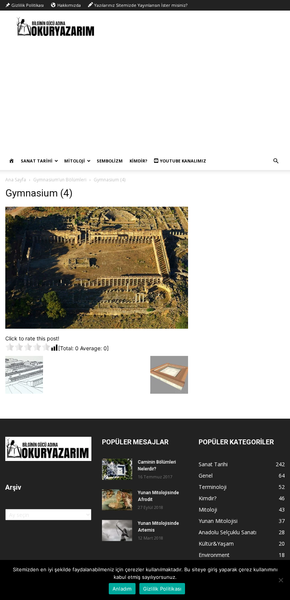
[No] (280, 580)
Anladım (122, 589)
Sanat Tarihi (36, 161)
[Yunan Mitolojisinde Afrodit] (117, 499)
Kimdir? (138, 161)
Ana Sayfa (15, 179)
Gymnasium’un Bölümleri (59, 179)
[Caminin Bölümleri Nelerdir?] (117, 469)
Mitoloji (74, 161)
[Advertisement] (145, 95)
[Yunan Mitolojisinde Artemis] (117, 530)
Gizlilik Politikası (162, 589)
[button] (276, 161)
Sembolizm (110, 161)
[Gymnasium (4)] (96, 326)
